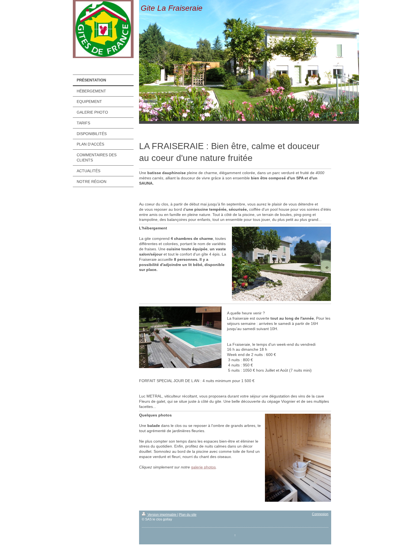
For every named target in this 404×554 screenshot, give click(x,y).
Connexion (320, 514)
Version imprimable (162, 515)
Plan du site (188, 515)
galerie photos (203, 467)
